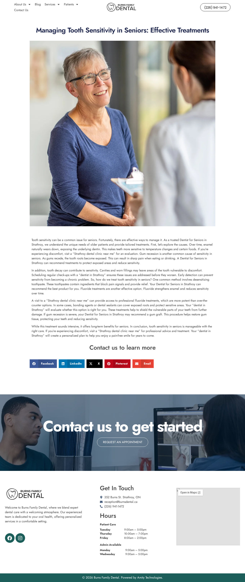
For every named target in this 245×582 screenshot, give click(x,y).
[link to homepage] (121, 7)
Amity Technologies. (150, 577)
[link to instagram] (20, 538)
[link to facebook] (10, 538)
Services (50, 4)
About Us (20, 4)
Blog (38, 4)
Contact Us (21, 10)
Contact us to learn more (122, 347)
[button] (43, 363)
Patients (69, 4)
